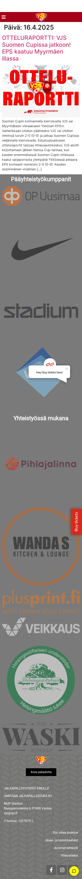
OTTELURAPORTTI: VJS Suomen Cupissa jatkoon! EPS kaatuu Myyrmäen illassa (36, 48)
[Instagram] (62, 870)
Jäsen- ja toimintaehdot (61, 840)
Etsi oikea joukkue (65, 832)
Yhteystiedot (69, 855)
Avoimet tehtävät (66, 848)
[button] (3, 17)
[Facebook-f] (51, 870)
